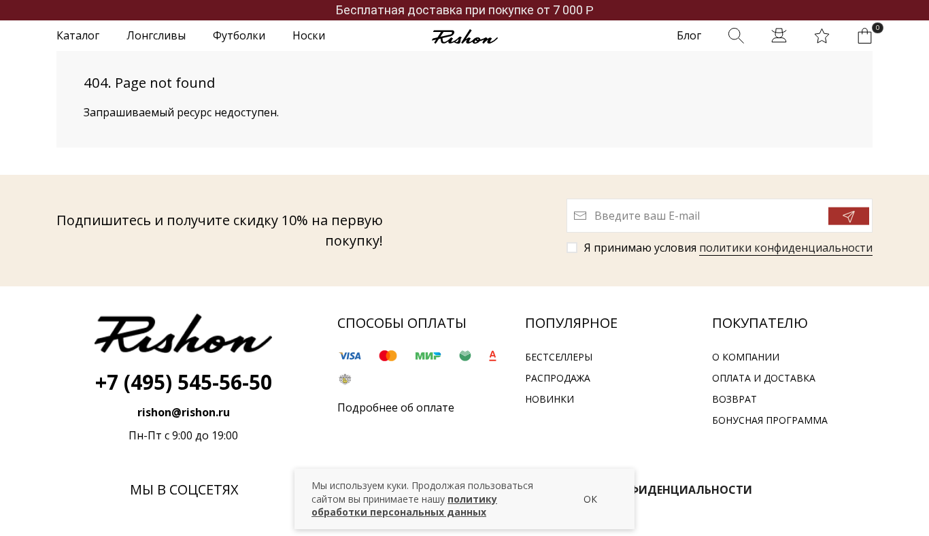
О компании (745, 356)
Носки (308, 35)
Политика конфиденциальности (645, 489)
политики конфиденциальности (786, 247)
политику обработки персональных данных (404, 505)
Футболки (239, 35)
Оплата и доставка (763, 377)
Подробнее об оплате (395, 407)
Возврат (734, 398)
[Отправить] (848, 216)
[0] (865, 36)
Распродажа (557, 377)
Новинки (549, 398)
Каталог (77, 35)
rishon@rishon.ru (183, 412)
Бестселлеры (558, 356)
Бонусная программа (770, 420)
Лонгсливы (156, 35)
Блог (689, 35)
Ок (590, 498)
